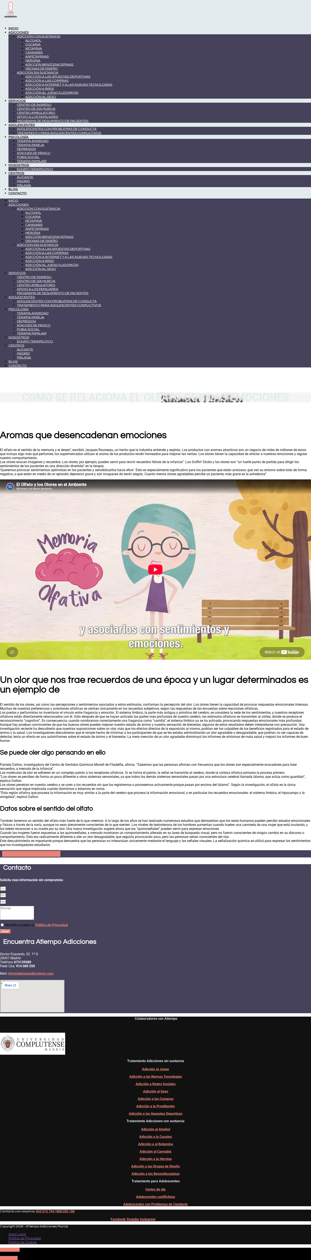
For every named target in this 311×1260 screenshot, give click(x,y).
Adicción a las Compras (155, 1099)
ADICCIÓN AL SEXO (40, 96)
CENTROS (16, 173)
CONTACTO (17, 193)
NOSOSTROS (18, 165)
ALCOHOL (33, 40)
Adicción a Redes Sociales (156, 1084)
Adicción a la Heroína (155, 1159)
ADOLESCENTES (21, 125)
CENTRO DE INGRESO (34, 104)
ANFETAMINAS (37, 56)
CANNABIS (34, 52)
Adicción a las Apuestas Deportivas (155, 1114)
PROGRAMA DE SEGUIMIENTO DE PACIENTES (52, 121)
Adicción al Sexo (155, 1091)
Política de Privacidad (51, 925)
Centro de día (155, 1189)
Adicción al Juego (155, 1069)
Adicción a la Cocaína (155, 1137)
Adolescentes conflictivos (155, 1197)
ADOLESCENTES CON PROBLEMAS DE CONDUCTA (57, 129)
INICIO (13, 28)
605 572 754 (45, 1211)
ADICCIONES (18, 32)
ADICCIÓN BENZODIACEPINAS (49, 64)
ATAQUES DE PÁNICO (33, 153)
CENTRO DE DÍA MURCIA (36, 108)
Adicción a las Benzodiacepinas (156, 1174)
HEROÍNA (32, 60)
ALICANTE (25, 177)
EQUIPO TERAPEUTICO (35, 169)
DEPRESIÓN (26, 149)
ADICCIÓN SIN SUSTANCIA (37, 72)
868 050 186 (65, 1211)
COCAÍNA (33, 44)
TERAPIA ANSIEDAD (32, 141)
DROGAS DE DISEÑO (41, 68)
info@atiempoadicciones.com (31, 974)
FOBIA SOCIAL (28, 157)
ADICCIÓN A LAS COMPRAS (47, 80)
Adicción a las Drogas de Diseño (155, 1166)
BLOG (13, 189)
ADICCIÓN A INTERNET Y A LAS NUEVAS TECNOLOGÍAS (68, 84)
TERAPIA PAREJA (30, 145)
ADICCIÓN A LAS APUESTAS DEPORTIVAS (57, 76)
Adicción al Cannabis (155, 1152)
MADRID (23, 181)
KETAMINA (33, 48)
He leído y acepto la (36, 925)
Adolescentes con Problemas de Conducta (155, 1204)
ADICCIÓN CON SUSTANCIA (38, 36)
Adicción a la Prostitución (155, 1106)
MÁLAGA (24, 185)
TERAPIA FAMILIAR (32, 161)
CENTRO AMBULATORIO (36, 113)
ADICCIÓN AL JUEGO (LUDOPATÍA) (51, 92)
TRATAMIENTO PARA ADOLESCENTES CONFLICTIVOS (59, 133)
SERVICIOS (17, 100)
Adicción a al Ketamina (155, 1144)
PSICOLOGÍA (18, 137)
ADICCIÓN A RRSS (39, 88)
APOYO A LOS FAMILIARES (37, 117)
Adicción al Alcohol (155, 1129)
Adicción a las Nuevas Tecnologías (155, 1077)
